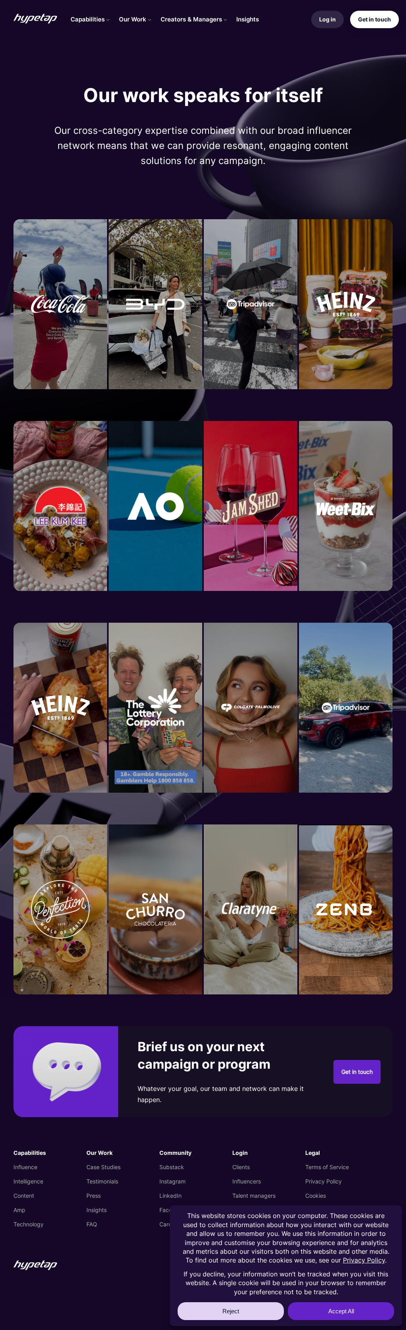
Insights (96, 1209)
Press (93, 1195)
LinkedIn (170, 1195)
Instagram (172, 1181)
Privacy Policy (323, 1181)
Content (23, 1195)
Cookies (315, 1195)
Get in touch (357, 1071)
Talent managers (254, 1195)
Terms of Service (327, 1167)
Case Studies (103, 1167)
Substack (171, 1167)
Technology (28, 1224)
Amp (19, 1209)
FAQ (91, 1224)
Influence (25, 1167)
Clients (241, 1167)
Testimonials (102, 1181)
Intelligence (28, 1181)
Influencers (246, 1181)
